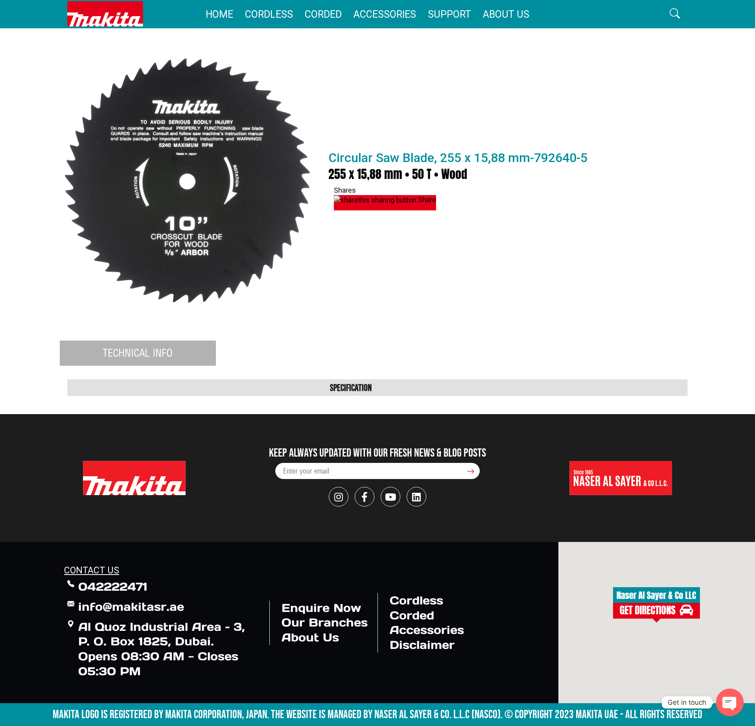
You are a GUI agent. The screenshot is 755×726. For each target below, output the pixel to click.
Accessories (385, 14)
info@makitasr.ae (131, 606)
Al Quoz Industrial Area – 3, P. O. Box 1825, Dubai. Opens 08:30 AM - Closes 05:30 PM (161, 648)
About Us (506, 14)
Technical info (138, 352)
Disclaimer (422, 645)
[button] (675, 14)
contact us (91, 570)
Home (219, 14)
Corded (323, 14)
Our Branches (325, 622)
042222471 (112, 586)
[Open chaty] (730, 702)
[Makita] (105, 14)
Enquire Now (321, 608)
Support (449, 14)
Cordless (269, 14)
